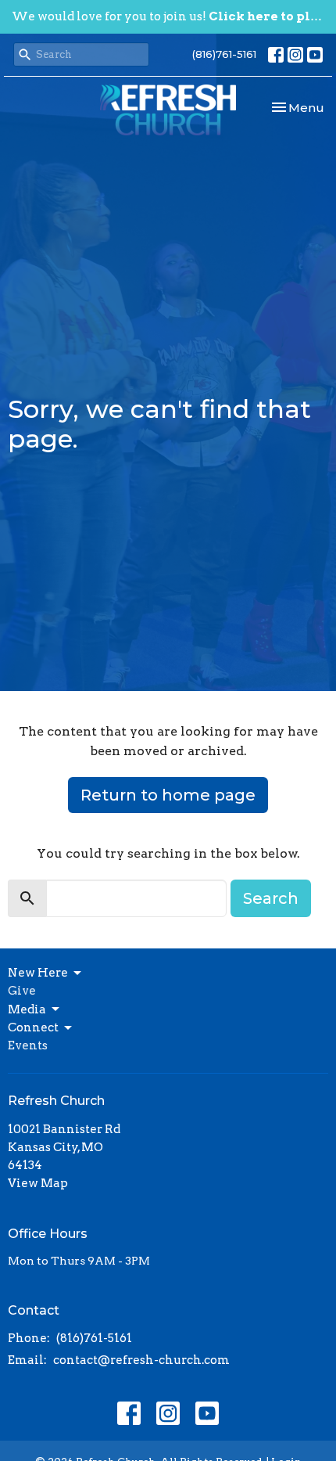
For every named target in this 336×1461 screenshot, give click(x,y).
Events (28, 1045)
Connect (33, 1027)
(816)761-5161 (224, 54)
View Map (38, 1183)
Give (22, 991)
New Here (38, 973)
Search (270, 898)
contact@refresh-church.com (141, 1360)
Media (27, 1009)
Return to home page (168, 795)
